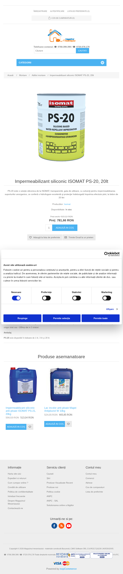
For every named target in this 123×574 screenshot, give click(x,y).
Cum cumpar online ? (18, 483)
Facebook (54, 526)
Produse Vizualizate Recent (60, 483)
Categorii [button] (25, 62)
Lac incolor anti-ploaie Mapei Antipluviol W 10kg (60, 409)
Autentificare (57, 11)
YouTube (69, 526)
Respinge (22, 318)
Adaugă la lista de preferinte (46, 237)
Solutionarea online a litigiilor (60, 505)
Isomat (67, 204)
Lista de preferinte (94, 492)
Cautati (82, 50)
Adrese (89, 483)
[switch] (46, 298)
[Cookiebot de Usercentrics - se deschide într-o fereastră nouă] (106, 254)
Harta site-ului (14, 474)
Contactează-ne (15, 508)
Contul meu (91, 474)
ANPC (49, 496)
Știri (48, 478)
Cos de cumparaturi (95, 487)
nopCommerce (68, 569)
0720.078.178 (83, 47)
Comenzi (90, 478)
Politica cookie (53, 492)
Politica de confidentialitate (20, 492)
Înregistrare (40, 11)
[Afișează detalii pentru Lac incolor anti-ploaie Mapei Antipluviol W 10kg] (61, 384)
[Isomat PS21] (23, 384)
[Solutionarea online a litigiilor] (101, 555)
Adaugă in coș (65, 227)
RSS (61, 526)
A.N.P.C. (116, 555)
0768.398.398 (64, 47)
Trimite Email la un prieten (81, 237)
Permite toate (101, 318)
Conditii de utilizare (17, 487)
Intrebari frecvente (16, 496)
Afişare (110, 309)
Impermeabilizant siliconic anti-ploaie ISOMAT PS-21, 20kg (21, 410)
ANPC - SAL (52, 501)
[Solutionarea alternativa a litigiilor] (79, 555)
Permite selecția (61, 318)
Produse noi (52, 487)
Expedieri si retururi (17, 478)
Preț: (52, 220)
